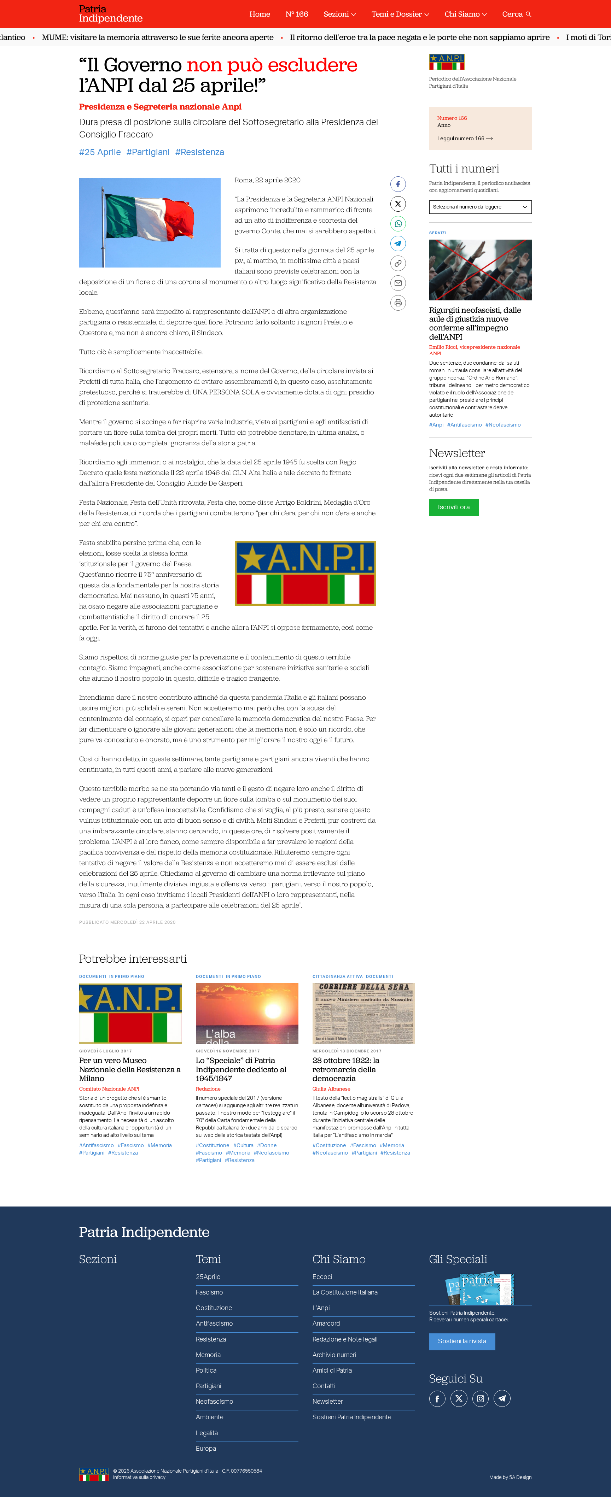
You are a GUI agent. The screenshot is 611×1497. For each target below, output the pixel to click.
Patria (111, 13)
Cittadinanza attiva (338, 977)
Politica (206, 1371)
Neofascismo (273, 1153)
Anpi (437, 425)
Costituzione (214, 1145)
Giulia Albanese (331, 1088)
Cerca (512, 14)
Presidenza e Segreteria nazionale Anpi (160, 106)
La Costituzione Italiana (345, 1293)
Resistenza (202, 152)
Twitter (458, 1398)
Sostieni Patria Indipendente (352, 1417)
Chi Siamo (462, 14)
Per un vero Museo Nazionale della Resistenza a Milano (130, 1069)
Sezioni (336, 14)
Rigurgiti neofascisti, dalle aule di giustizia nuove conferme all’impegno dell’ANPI (475, 323)
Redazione (208, 1088)
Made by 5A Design (510, 1477)
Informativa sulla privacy (139, 1477)
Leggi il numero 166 (460, 138)
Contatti (324, 1386)
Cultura (245, 1145)
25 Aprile (103, 152)
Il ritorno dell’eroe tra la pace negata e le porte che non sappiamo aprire (406, 37)
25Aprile (208, 1277)
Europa (206, 1449)
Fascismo (132, 1145)
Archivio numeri (334, 1355)
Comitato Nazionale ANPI (109, 1088)
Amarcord (326, 1324)
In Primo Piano (127, 977)
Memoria (161, 1145)
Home (260, 14)
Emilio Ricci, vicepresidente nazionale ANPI (474, 350)
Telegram (502, 1398)
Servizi (438, 233)
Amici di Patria (332, 1371)
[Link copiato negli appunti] (398, 263)
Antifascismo (98, 1145)
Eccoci (322, 1277)
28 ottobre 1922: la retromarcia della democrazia (346, 1069)
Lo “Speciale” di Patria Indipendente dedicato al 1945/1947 (241, 1069)
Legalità (207, 1433)
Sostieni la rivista (462, 1341)
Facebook (437, 1399)
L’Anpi (321, 1308)
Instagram (480, 1399)
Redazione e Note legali (345, 1340)
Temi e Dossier (397, 14)
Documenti (92, 977)
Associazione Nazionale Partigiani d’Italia (174, 1471)
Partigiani (151, 152)
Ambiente (209, 1417)
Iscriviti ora (454, 507)
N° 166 (297, 14)
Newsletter (328, 1402)
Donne (268, 1145)
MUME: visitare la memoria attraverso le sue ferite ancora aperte (144, 37)
